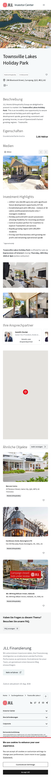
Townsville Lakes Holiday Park (38, 695)
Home (5, 695)
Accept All (25, 772)
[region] (25, 758)
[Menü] (44, 5)
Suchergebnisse (17, 695)
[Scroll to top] (45, 696)
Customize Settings (25, 764)
